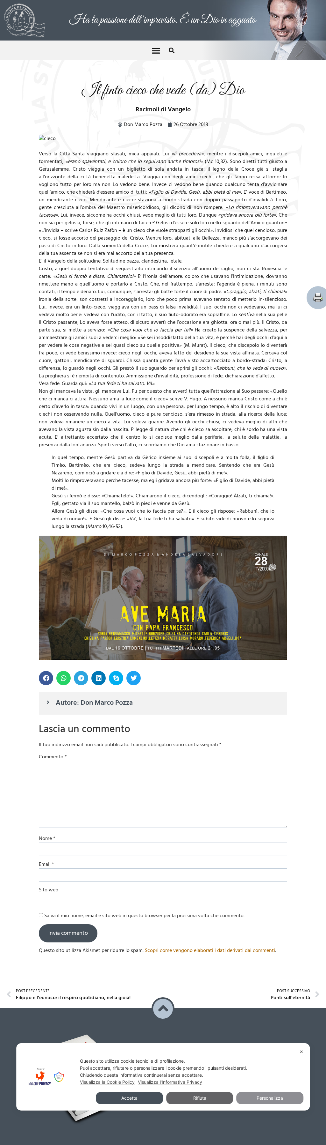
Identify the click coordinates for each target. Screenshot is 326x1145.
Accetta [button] (129, 1098)
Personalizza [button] (270, 1098)
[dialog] (163, 1077)
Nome (47, 837)
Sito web (48, 888)
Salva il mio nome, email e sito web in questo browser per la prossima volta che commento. (144, 914)
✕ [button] (301, 1051)
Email (46, 863)
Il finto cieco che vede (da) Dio (163, 89)
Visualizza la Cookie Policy (107, 1082)
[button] (156, 49)
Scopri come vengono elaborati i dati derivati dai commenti (210, 949)
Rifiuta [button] (199, 1098)
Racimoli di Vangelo (163, 108)
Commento (53, 755)
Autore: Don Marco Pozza (94, 701)
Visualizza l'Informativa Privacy (170, 1082)
